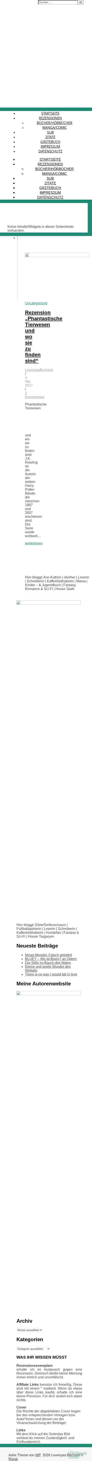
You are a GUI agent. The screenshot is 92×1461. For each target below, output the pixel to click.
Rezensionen (50, 118)
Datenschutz (50, 151)
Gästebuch (50, 141)
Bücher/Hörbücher (54, 122)
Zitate (50, 137)
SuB (50, 132)
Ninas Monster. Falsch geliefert (48, 955)
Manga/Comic (54, 127)
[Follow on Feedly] (79, 1457)
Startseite (50, 113)
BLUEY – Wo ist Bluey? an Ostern (51, 959)
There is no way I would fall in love (51, 974)
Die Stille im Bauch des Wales (48, 963)
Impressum (50, 146)
